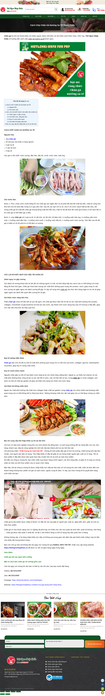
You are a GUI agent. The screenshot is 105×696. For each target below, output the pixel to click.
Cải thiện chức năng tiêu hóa (17, 117)
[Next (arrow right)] (7, 694)
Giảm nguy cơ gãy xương (16, 114)
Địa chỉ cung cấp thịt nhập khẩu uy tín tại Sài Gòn (21, 124)
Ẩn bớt (27, 101)
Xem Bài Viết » (4, 629)
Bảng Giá (83, 16)
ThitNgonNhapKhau (16, 688)
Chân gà (7, 36)
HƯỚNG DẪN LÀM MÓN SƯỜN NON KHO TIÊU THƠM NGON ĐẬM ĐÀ (91, 622)
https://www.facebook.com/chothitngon (27, 580)
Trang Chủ (26, 16)
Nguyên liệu (12, 107)
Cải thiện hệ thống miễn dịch (17, 121)
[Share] (7, 691)
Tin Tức (63, 16)
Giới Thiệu (38, 16)
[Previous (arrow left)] (2, 694)
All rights (26, 688)
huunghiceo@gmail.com (11, 676)
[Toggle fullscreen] (13, 691)
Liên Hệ (94, 16)
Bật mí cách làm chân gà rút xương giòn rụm (22, 562)
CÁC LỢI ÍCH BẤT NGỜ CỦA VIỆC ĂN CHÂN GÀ (21, 112)
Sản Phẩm (50, 16)
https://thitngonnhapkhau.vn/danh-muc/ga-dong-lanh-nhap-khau (36, 585)
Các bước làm (12, 110)
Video (73, 16)
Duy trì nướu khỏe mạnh (15, 119)
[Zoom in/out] (18, 691)
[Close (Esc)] (2, 691)
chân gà (12, 139)
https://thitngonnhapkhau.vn (16, 548)
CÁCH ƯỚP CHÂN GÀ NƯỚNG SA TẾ (18, 105)
